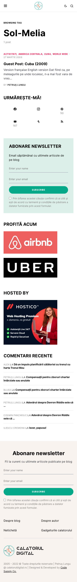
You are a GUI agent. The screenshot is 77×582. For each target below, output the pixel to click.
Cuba (47, 54)
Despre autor (50, 520)
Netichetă (10, 530)
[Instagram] (38, 111)
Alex (6, 364)
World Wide (60, 54)
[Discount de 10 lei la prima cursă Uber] (30, 267)
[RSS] (62, 123)
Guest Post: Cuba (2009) (25, 64)
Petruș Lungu (13, 377)
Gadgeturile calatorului (56, 530)
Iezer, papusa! (37, 427)
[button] (5, 6)
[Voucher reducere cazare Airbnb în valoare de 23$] (30, 242)
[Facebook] (15, 111)
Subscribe (38, 189)
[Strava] (38, 123)
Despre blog (12, 520)
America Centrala (30, 54)
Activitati (10, 54)
